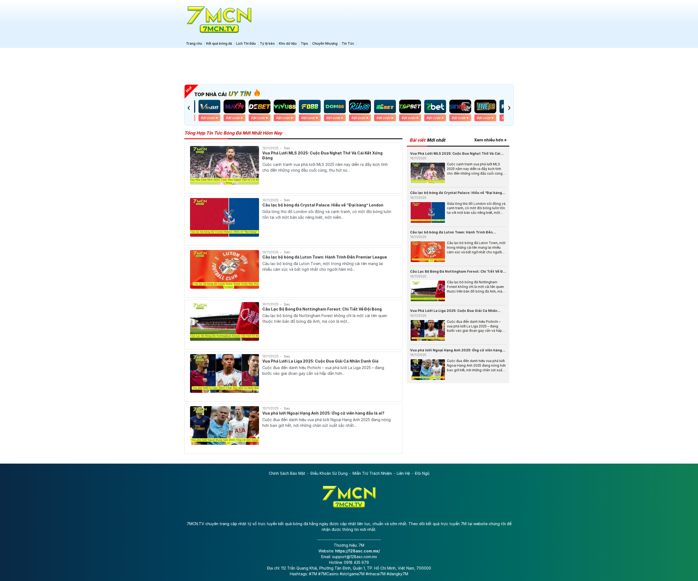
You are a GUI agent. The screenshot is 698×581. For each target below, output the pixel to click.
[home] (218, 19)
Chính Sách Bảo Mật (287, 473)
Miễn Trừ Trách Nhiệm (372, 473)
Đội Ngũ (422, 473)
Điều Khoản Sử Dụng (329, 473)
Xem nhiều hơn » (490, 140)
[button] (188, 108)
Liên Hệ (403, 473)
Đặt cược (208, 118)
